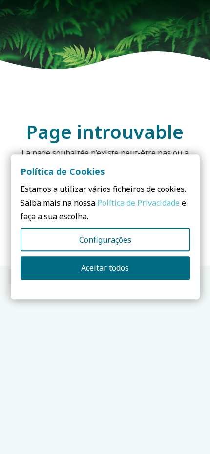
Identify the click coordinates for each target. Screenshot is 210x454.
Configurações (105, 240)
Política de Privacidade (138, 203)
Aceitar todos (105, 268)
